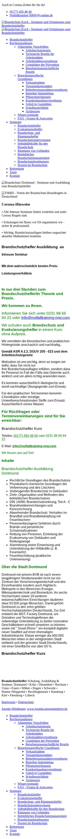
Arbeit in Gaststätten (38, 104)
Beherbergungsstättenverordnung (46, 89)
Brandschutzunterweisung (34, 140)
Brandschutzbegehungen (33, 161)
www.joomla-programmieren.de (47, 709)
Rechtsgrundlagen (21, 43)
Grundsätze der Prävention (42, 64)
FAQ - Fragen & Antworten (35, 118)
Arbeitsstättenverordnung (41, 61)
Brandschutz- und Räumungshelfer (29, 134)
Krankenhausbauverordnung (44, 100)
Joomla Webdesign (13, 709)
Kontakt (15, 175)
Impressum (8, 702)
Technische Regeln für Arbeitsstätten (40, 55)
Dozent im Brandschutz (32, 165)
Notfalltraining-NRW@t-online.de (31, 15)
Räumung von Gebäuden (33, 150)
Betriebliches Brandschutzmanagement (33, 156)
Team (13, 172)
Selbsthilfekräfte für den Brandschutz (33, 145)
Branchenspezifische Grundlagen (31, 77)
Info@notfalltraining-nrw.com (45, 318)
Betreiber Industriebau (40, 93)
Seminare (15, 122)
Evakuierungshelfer (30, 129)
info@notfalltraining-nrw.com (34, 446)
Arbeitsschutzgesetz (38, 50)
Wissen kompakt (28, 115)
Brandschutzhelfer (21, 39)
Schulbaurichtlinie (37, 107)
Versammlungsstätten (39, 86)
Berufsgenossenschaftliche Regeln (47, 744)
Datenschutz (26, 702)
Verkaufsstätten (35, 82)
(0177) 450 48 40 (21, 11)
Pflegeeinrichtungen (38, 97)
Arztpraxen (33, 111)
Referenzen (17, 168)
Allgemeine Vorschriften (33, 46)
